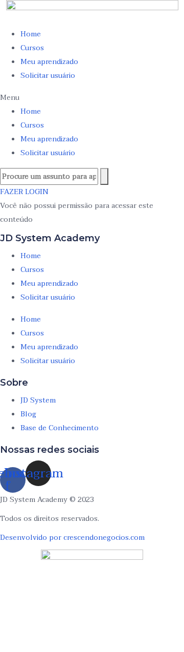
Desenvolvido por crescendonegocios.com (72, 537)
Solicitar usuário (47, 75)
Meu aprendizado (49, 62)
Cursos (32, 48)
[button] (92, 97)
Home (30, 34)
